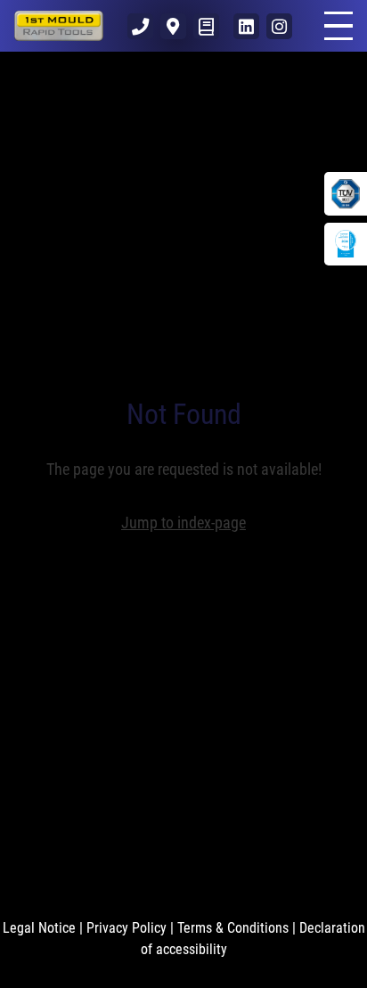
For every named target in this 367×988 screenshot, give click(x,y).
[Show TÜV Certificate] (345, 193)
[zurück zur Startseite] (58, 26)
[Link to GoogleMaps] (173, 26)
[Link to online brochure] (206, 26)
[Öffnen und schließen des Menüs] (338, 26)
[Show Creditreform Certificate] (345, 244)
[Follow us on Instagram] (279, 26)
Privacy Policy (126, 927)
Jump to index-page (183, 522)
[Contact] (140, 26)
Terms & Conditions (233, 927)
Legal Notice (39, 927)
